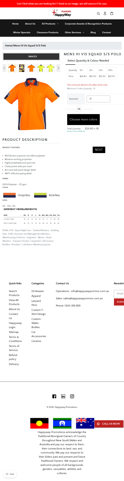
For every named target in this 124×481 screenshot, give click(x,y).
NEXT (99, 149)
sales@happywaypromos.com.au (83, 298)
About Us (14, 309)
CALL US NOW (111, 423)
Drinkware (37, 291)
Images (32, 56)
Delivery (14, 364)
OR (79, 109)
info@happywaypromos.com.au (90, 291)
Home (8, 45)
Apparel (36, 296)
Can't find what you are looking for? (37, 3)
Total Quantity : (74, 128)
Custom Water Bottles (36, 323)
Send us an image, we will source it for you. (83, 3)
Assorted (73, 99)
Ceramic (36, 341)
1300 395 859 (72, 305)
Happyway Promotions (66, 407)
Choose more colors (83, 119)
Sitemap (14, 332)
